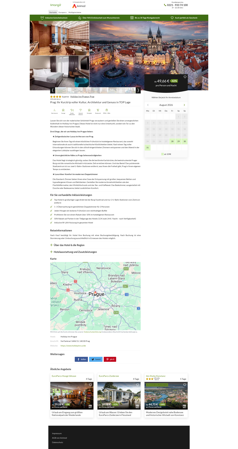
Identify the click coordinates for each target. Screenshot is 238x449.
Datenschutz (57, 442)
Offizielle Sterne (55, 99)
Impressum (57, 433)
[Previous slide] (52, 90)
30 (185, 141)
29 (178, 141)
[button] (185, 76)
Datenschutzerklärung (79, 296)
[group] (61, 90)
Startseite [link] (53, 12)
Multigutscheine (75, 12)
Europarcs (63, 12)
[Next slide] (138, 90)
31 (147, 147)
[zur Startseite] (60, 5)
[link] (54, 18)
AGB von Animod (59, 438)
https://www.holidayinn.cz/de (73, 345)
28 (172, 141)
